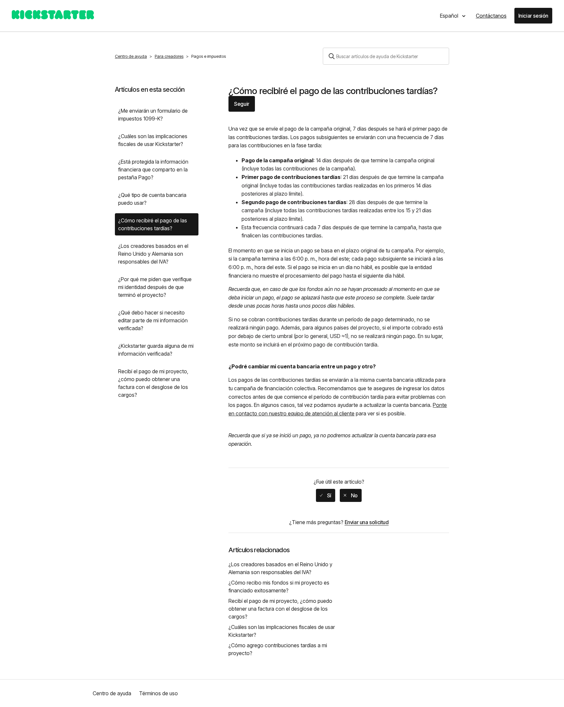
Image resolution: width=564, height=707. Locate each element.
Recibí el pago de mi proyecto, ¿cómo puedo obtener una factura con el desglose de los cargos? (153, 383)
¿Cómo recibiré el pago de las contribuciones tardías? (152, 224)
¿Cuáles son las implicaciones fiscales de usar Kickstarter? (152, 140)
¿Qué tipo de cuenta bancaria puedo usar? (152, 199)
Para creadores (169, 56)
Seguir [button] (241, 104)
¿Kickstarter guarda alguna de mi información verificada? (156, 350)
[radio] (325, 495)
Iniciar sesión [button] (533, 15)
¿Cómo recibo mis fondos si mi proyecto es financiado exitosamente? (278, 586)
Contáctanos (491, 15)
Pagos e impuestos (208, 56)
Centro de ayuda (131, 56)
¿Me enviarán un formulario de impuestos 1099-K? (153, 114)
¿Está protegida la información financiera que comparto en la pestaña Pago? (153, 169)
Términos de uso (158, 693)
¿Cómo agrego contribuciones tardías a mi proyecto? (277, 649)
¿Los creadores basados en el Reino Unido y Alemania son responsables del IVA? (153, 254)
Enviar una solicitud (367, 522)
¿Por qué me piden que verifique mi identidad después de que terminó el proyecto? (155, 287)
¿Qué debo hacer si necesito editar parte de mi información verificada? (153, 320)
